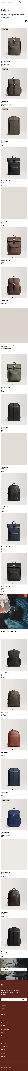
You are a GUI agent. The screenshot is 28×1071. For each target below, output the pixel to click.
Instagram (3, 1056)
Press (2, 1020)
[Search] (20, 2)
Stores (2, 1011)
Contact (3, 1032)
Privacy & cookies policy (6, 1067)
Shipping (3, 1041)
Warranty (3, 1049)
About (2, 1008)
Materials (3, 1017)
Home (2, 6)
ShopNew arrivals (6, 969)
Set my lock (3, 1038)
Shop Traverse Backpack (6, 634)
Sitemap (3, 1025)
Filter (25, 23)
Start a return (4, 1043)
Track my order (4, 1046)
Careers (3, 1014)
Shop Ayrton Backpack (6, 348)
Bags (5, 6)
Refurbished (4, 1022)
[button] (23, 2)
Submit (23, 999)
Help (2, 1035)
